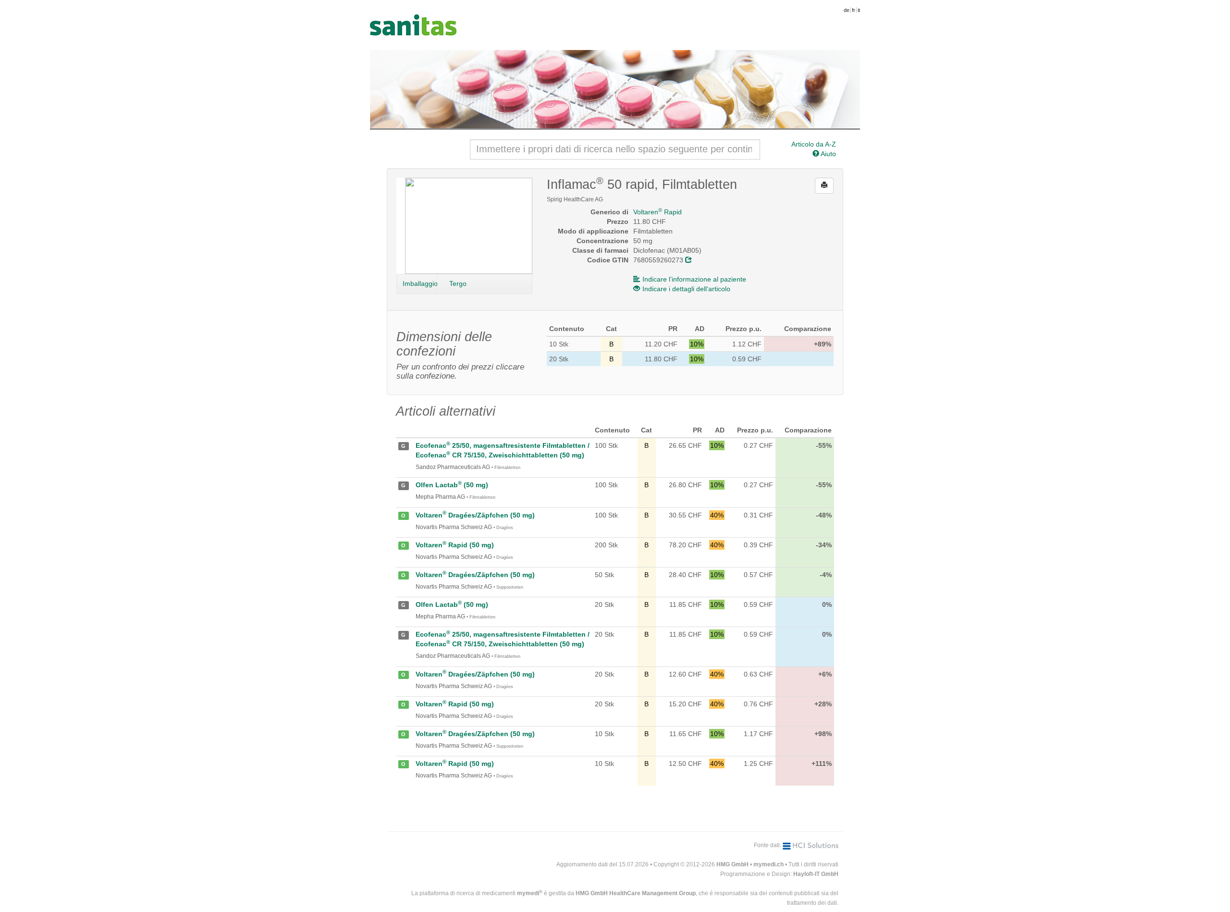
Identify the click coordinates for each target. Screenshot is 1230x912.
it (859, 10)
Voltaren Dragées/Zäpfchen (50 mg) (475, 515)
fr (853, 10)
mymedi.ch (768, 864)
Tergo (458, 283)
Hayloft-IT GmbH (815, 874)
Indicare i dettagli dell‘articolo (686, 289)
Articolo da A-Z (813, 144)
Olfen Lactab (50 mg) (452, 485)
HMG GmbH (732, 864)
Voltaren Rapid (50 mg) (455, 545)
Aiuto (827, 154)
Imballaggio (420, 283)
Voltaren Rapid (657, 212)
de (846, 10)
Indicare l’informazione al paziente (694, 279)
